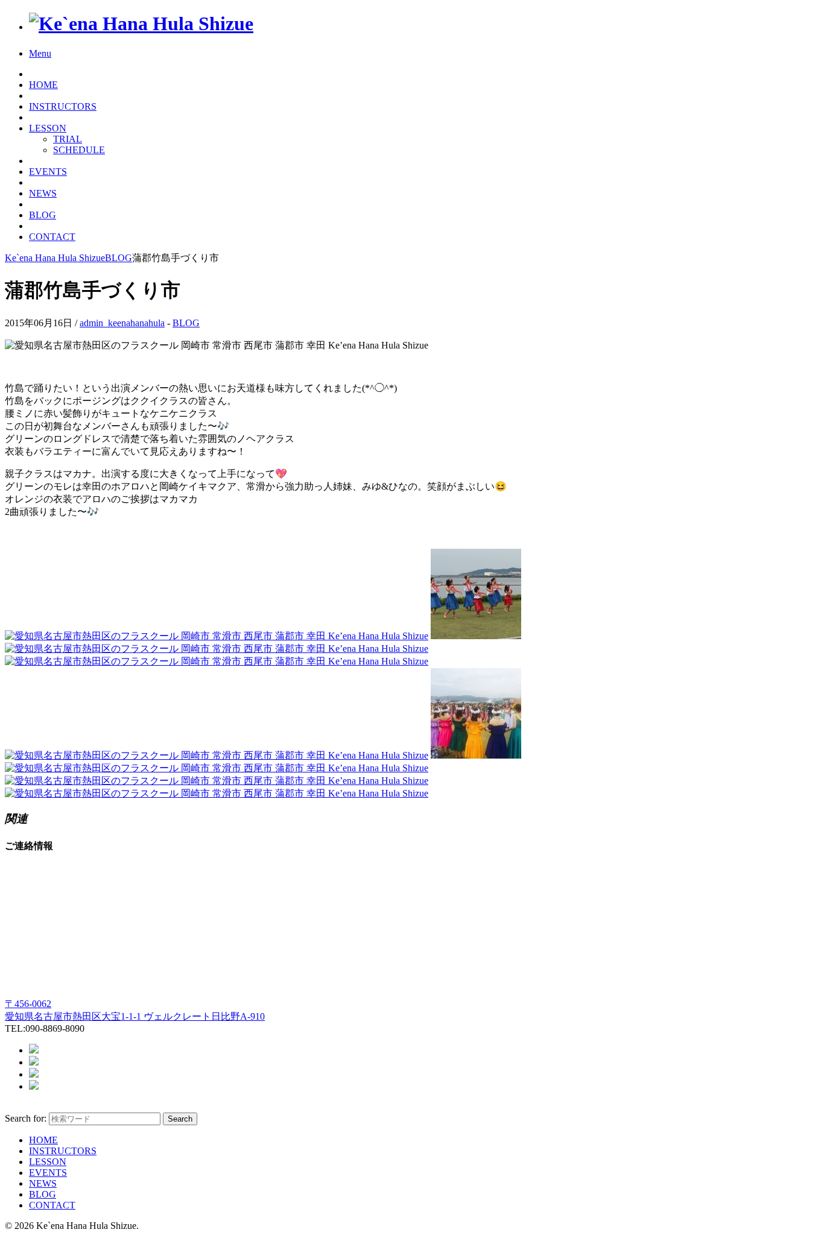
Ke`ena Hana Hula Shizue (55, 258)
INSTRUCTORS (63, 106)
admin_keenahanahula (122, 323)
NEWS (43, 193)
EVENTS (48, 171)
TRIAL (67, 139)
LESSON (47, 128)
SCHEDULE (79, 150)
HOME (43, 85)
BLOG (42, 215)
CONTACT (52, 237)
